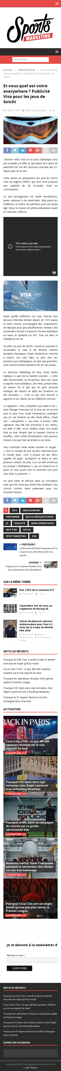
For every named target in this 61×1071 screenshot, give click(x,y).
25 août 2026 (14, 793)
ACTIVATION (12, 709)
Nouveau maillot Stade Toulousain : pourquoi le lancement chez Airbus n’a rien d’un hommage (30, 866)
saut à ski (11, 529)
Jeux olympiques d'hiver (39, 516)
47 (43, 612)
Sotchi (27, 529)
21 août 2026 (14, 834)
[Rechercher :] (30, 59)
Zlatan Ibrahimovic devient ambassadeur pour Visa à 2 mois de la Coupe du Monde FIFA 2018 (36, 626)
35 (53, 110)
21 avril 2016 (27, 612)
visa (34, 536)
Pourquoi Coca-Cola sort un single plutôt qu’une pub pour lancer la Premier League (29, 907)
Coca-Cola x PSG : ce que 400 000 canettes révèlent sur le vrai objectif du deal (27, 744)
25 (44, 594)
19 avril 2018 (27, 634)
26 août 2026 (14, 753)
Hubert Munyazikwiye (36, 110)
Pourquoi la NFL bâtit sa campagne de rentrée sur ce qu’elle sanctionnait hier (30, 826)
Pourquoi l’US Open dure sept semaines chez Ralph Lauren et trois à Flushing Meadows (27, 785)
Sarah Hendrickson (42, 523)
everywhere (13, 516)
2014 (14, 510)
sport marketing (16, 536)
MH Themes (32, 1067)
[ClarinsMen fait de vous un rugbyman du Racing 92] (10, 608)
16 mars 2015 (28, 594)
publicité (19, 523)
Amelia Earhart (31, 510)
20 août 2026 (14, 875)
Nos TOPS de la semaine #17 (36, 589)
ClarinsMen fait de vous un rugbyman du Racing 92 (35, 607)
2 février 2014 (13, 110)
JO (7, 523)
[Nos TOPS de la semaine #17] (10, 592)
